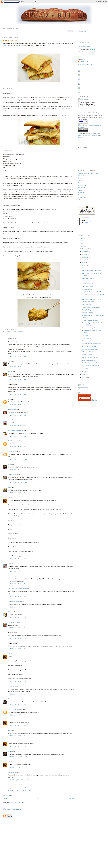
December (85, 249)
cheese (9, 331)
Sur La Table (82, 175)
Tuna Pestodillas (86, 338)
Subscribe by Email (84, 46)
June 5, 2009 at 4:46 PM (17, 607)
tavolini (10, 371)
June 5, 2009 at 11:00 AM (17, 482)
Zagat (80, 178)
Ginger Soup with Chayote (89, 349)
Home (38, 798)
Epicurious (81, 192)
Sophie (10, 730)
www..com (86, 217)
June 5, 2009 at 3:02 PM (17, 584)
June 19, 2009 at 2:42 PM (17, 757)
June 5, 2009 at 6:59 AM (17, 405)
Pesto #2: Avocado (10, 40)
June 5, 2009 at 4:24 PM (17, 596)
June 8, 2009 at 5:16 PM (17, 746)
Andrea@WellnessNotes (15, 601)
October (84, 254)
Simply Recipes (82, 197)
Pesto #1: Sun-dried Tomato (90, 357)
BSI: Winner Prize (87, 341)
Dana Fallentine (12, 441)
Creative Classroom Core (15, 709)
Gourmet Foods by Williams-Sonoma (88, 173)
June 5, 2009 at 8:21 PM (17, 681)
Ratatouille (85, 281)
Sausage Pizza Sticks (88, 284)
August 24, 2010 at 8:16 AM (19, 780)
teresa (9, 487)
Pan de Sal (85, 368)
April (84, 374)
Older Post (71, 798)
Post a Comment (7, 795)
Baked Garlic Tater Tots (88, 278)
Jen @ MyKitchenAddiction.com (17, 588)
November (85, 251)
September (85, 257)
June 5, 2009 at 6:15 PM (17, 638)
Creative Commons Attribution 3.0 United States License (89, 135)
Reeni (9, 699)
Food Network (82, 185)
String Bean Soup (87, 304)
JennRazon (84, 61)
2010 (82, 244)
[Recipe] (94, 400)
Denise (10, 464)
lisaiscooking (12, 576)
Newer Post (6, 798)
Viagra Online (12, 772)
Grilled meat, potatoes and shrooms (92, 363)
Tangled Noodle (12, 474)
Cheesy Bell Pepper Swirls (89, 310)
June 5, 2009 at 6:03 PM (17, 628)
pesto (21, 331)
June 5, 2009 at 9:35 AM (17, 426)
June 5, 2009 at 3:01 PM (17, 571)
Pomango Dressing (87, 289)
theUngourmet (12, 409)
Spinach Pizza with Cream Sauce (91, 307)
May (83, 372)
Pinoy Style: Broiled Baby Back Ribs (92, 292)
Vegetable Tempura (87, 312)
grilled (16, 331)
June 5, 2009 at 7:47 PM (17, 649)
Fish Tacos (85, 335)
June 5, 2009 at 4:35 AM (17, 356)
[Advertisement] (54, 839)
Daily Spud (11, 686)
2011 (82, 241)
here (5, 45)
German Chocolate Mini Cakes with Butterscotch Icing (92, 300)
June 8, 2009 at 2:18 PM (17, 736)
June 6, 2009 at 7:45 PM (17, 715)
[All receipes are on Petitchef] (84, 400)
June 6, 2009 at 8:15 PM (17, 725)
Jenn (9, 498)
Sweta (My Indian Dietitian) (16, 430)
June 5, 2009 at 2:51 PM (17, 558)
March (84, 377)
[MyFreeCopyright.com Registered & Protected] (91, 127)
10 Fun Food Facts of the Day (90, 320)
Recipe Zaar (81, 195)
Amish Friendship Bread (89, 360)
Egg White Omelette (87, 286)
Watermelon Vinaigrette (88, 328)
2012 (82, 238)
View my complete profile (87, 64)
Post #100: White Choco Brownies (91, 343)
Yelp (79, 180)
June (83, 265)
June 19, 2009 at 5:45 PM (17, 767)
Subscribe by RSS (84, 43)
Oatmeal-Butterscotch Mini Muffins (92, 270)
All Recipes (81, 200)
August (84, 260)
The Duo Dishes (12, 451)
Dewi (9, 399)
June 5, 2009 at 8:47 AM (17, 415)
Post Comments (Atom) (17, 802)
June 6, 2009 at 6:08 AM (17, 694)
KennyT (10, 420)
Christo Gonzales (13, 622)
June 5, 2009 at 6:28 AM (17, 367)
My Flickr (88, 221)
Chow (80, 190)
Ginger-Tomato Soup (87, 268)
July (83, 262)
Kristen (10, 612)
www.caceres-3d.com (14, 785)
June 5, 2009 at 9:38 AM (17, 436)
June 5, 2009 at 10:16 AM (17, 470)
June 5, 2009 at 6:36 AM (17, 379)
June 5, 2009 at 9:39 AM (17, 447)
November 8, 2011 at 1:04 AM (19, 790)
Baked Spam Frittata (87, 352)
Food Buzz (81, 183)
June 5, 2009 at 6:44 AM (17, 394)
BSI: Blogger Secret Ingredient (90, 365)
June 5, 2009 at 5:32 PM (17, 617)
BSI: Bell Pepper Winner (89, 346)
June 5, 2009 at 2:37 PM (17, 493)
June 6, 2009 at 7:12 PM (17, 704)
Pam (9, 361)
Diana (9, 563)
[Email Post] (16, 329)
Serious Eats (81, 188)
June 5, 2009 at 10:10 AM (17, 459)
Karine (10, 751)
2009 (82, 246)
